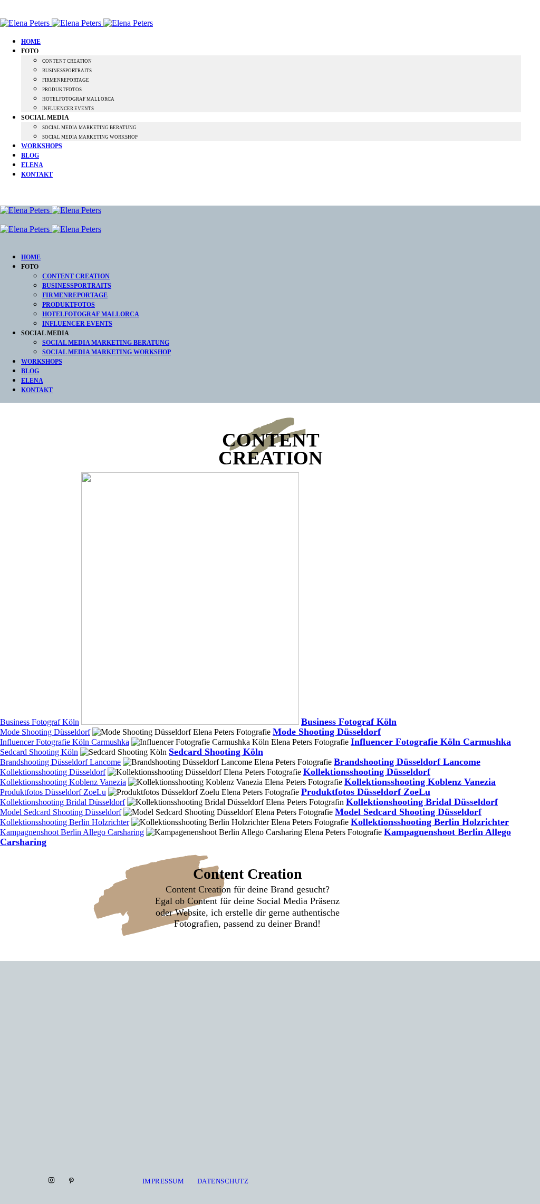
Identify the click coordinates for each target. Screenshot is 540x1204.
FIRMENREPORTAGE (65, 80)
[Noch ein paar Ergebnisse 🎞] (315, 979)
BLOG (30, 155)
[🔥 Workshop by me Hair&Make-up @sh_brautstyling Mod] (135, 1034)
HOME (31, 41)
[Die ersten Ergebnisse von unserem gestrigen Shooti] (405, 1057)
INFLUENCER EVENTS (68, 108)
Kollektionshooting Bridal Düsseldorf (62, 802)
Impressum (163, 1181)
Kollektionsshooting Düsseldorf (52, 772)
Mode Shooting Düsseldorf (45, 731)
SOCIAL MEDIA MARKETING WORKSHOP (90, 137)
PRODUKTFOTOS (62, 89)
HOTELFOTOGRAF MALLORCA (78, 99)
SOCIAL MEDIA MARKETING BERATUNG (89, 127)
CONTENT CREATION (67, 61)
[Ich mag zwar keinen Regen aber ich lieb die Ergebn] (495, 986)
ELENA (32, 165)
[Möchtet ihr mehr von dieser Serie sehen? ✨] (225, 977)
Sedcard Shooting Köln (39, 751)
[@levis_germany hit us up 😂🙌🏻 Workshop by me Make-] (45, 1043)
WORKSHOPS (41, 146)
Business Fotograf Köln (39, 721)
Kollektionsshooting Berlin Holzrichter (64, 822)
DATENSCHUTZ (223, 1181)
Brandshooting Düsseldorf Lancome (60, 762)
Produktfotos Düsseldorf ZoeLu (53, 792)
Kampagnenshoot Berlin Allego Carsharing (72, 832)
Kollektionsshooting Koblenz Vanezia (63, 782)
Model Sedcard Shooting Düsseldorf (60, 812)
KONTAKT (37, 174)
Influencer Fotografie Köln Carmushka (64, 741)
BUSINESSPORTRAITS (67, 70)
